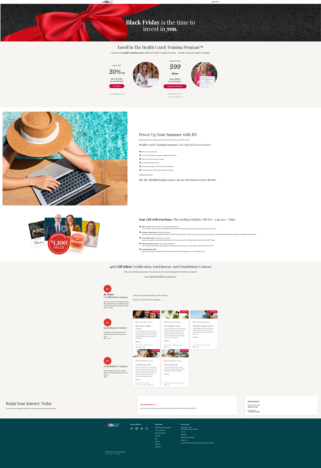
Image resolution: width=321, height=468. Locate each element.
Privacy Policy (117, 453)
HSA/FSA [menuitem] (157, 444)
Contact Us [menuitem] (184, 440)
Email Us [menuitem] (183, 432)
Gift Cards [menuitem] (158, 436)
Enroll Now (116, 86)
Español (216, 2)
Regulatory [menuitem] (158, 447)
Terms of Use (108, 453)
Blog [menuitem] (156, 438)
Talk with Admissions (147, 404)
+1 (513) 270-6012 (193, 429)
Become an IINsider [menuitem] (160, 433)
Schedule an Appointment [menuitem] (188, 437)
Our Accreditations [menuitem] (160, 430)
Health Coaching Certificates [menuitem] (163, 427)
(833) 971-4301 (187, 427)
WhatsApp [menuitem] (183, 434)
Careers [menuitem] (157, 441)
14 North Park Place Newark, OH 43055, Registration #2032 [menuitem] (197, 443)
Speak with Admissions (175, 86)
